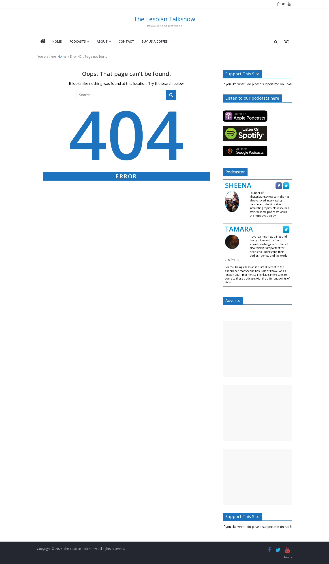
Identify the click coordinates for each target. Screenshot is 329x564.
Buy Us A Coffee (155, 41)
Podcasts (77, 41)
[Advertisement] (257, 349)
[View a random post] (286, 42)
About (102, 41)
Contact (126, 41)
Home (57, 41)
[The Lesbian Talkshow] (43, 41)
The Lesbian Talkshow (164, 19)
